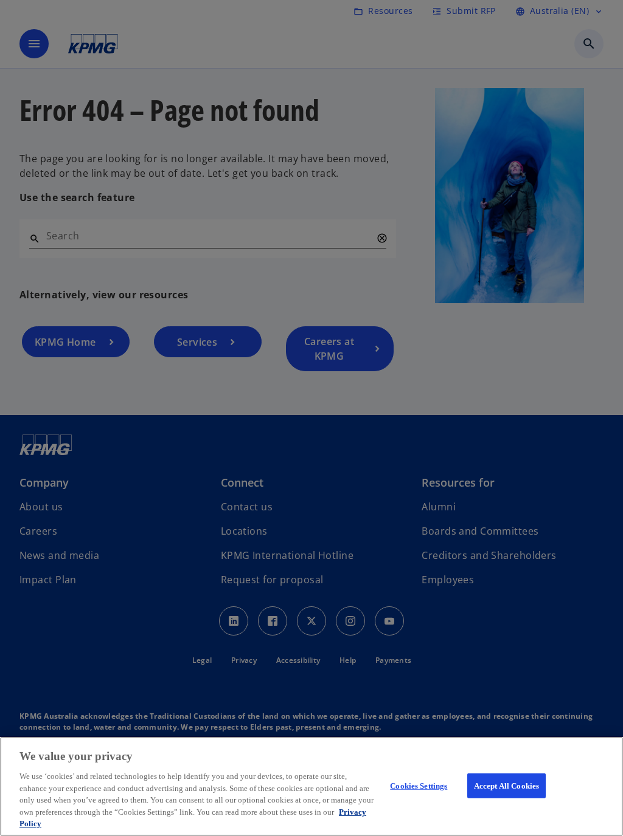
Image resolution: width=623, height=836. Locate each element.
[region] (311, 786)
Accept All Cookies (506, 785)
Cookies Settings (418, 785)
